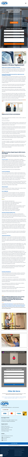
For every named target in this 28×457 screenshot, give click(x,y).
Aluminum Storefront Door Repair (4, 452)
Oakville (7, 306)
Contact (2, 433)
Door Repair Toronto (5, 417)
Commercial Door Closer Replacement (18, 452)
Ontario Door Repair (5, 159)
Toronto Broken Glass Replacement (7, 303)
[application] (14, 358)
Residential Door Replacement (18, 455)
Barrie (19, 306)
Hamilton (13, 306)
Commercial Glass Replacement (18, 451)
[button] (26, 3)
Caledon (16, 306)
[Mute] (24, 364)
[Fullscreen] (25, 364)
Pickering (22, 306)
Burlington (10, 306)
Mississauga (4, 306)
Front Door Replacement (3, 455)
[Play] (2, 364)
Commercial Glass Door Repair (4, 451)
